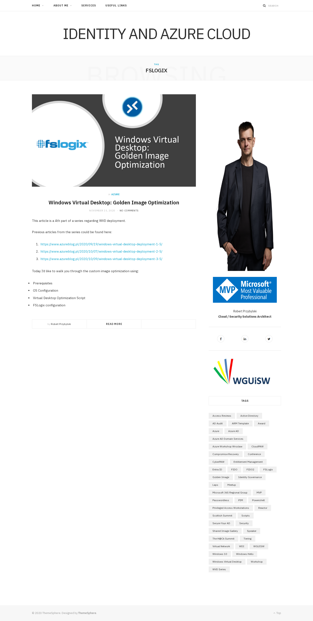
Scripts (245, 515)
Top (278, 613)
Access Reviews (221, 415)
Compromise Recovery (225, 454)
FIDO (234, 469)
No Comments (129, 210)
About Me (61, 5)
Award (261, 423)
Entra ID (217, 469)
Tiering (247, 538)
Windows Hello (244, 554)
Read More (114, 324)
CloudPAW (257, 446)
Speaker (251, 530)
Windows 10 (219, 554)
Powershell (258, 500)
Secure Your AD (221, 523)
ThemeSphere (87, 613)
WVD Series (219, 569)
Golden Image (220, 477)
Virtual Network (221, 546)
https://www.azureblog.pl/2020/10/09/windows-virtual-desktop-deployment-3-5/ (101, 259)
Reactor (262, 507)
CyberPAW (218, 461)
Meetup (231, 484)
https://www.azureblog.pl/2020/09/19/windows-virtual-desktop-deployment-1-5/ (101, 244)
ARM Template (240, 423)
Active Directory (249, 415)
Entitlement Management (248, 461)
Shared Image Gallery (225, 530)
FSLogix (268, 469)
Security (244, 523)
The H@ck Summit (223, 538)
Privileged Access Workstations (230, 507)
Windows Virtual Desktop (227, 561)
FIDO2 (250, 469)
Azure (115, 194)
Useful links (116, 5)
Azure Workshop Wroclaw (227, 446)
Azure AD (233, 431)
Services (88, 5)
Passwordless (220, 500)
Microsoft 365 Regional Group (229, 492)
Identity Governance (250, 477)
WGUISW (258, 546)
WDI (241, 546)
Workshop (257, 561)
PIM (240, 500)
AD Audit (217, 423)
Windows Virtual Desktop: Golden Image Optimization (114, 202)
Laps (215, 484)
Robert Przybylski (61, 324)
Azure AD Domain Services (227, 438)
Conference (254, 454)
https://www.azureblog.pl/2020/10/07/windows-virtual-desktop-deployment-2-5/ (101, 251)
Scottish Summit (222, 515)
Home (36, 5)
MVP (259, 492)
